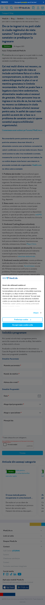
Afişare (36, 313)
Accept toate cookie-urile (22, 325)
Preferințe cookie (21, 319)
